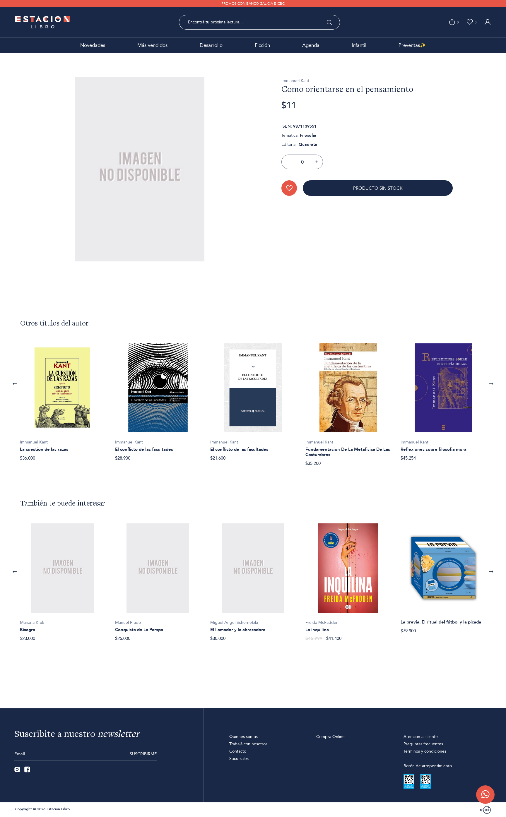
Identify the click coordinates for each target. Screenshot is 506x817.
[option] (63, 399)
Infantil (359, 45)
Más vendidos (152, 45)
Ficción (262, 45)
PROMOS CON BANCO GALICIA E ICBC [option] (253, 3)
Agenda (310, 45)
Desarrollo (211, 45)
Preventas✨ (412, 45)
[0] (452, 22)
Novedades (92, 45)
